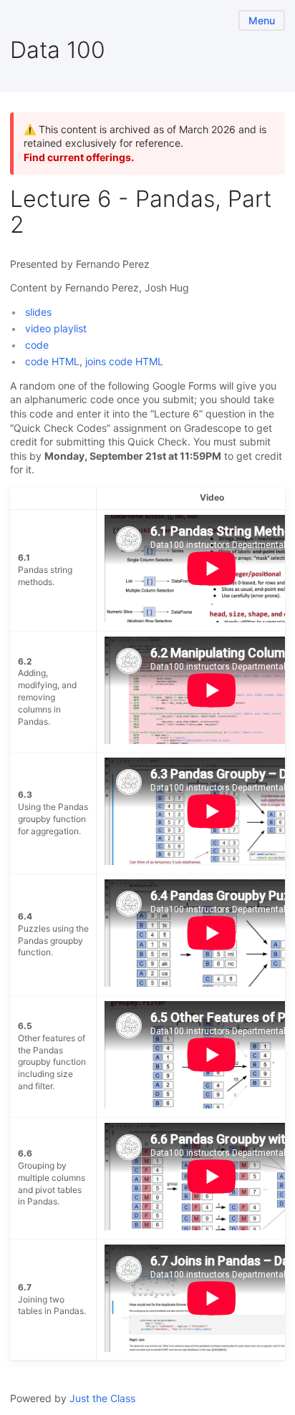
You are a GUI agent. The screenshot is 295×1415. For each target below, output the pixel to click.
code (37, 345)
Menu (261, 20)
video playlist (56, 328)
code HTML (52, 361)
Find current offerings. (79, 157)
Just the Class (102, 1398)
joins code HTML (124, 361)
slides (38, 312)
